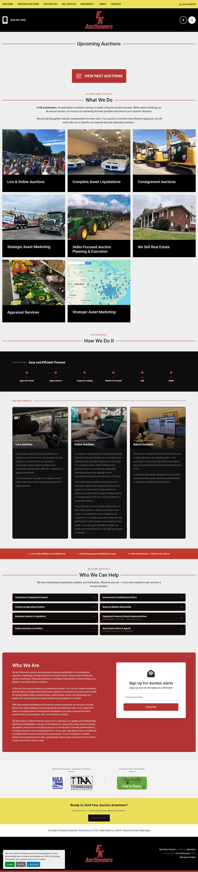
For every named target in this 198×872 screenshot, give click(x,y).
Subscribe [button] (151, 706)
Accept (10, 864)
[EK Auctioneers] (99, 853)
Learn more (33, 864)
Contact (116, 4)
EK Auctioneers (183, 853)
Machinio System (167, 849)
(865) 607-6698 (18, 20)
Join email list (189, 4)
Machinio (191, 849)
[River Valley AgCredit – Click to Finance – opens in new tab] (132, 783)
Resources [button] (87, 4)
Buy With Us (50, 4)
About (103, 4)
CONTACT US (99, 818)
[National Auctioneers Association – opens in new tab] (57, 783)
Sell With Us (69, 4)
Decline (20, 864)
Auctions (7, 4)
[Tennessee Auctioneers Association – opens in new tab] (82, 783)
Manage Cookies (188, 857)
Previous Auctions (28, 4)
